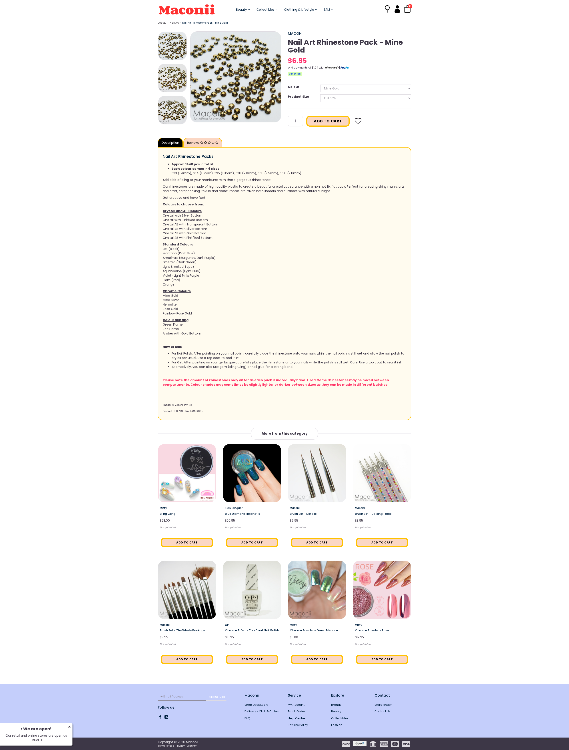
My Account (296, 705)
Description (170, 142)
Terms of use (166, 746)
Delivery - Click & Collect (262, 711)
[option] (235, 76)
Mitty (163, 508)
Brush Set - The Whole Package (182, 630)
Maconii (295, 33)
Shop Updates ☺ (256, 705)
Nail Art (174, 22)
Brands (336, 705)
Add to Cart (328, 121)
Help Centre (296, 718)
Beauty (242, 9)
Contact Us (382, 711)
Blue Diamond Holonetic (242, 514)
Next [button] (275, 76)
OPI (227, 625)
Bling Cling (167, 514)
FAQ (247, 718)
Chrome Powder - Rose (372, 630)
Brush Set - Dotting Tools (373, 514)
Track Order (296, 711)
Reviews (193, 142)
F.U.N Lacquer (233, 508)
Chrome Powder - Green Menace (314, 630)
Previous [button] (195, 76)
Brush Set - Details (303, 514)
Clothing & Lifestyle (299, 9)
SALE (327, 9)
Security (191, 746)
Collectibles (265, 9)
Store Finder (383, 705)
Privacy (180, 746)
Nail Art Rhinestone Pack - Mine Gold (205, 22)
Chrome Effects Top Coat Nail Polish (252, 630)
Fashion (336, 725)
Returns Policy (298, 725)
